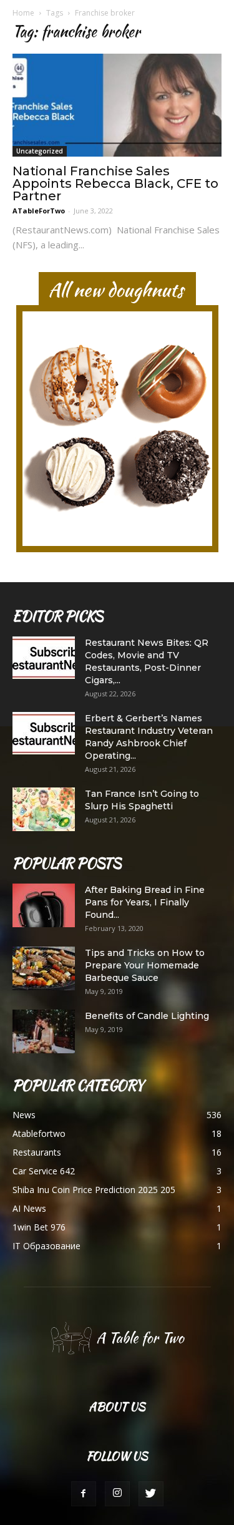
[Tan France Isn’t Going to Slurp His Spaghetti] (43, 809)
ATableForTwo (38, 210)
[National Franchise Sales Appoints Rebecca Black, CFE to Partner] (117, 105)
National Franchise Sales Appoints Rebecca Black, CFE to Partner (115, 183)
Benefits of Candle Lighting (147, 1015)
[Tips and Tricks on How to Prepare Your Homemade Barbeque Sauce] (43, 968)
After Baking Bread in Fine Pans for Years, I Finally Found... (145, 902)
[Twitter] (151, 1493)
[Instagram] (117, 1493)
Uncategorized (39, 151)
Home (23, 12)
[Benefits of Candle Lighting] (43, 1031)
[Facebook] (83, 1493)
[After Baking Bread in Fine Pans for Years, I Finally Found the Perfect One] (43, 905)
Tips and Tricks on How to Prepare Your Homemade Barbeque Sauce (145, 965)
